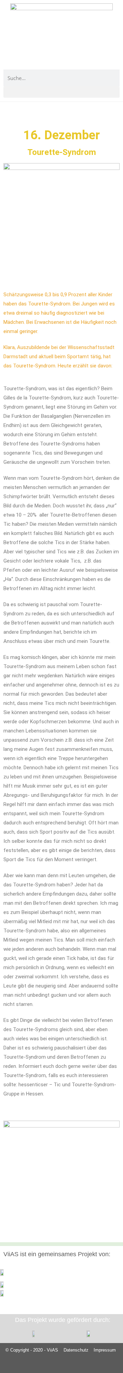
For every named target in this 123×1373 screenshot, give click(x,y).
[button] (61, 92)
